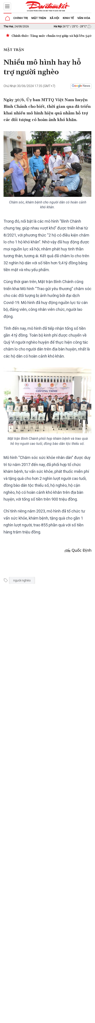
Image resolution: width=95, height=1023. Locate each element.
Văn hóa (83, 18)
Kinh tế (68, 18)
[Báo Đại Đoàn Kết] (47, 6)
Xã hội (54, 18)
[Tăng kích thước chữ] (64, 1018)
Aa (58, 1018)
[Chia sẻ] (91, 1017)
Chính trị (20, 18)
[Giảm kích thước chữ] (51, 1018)
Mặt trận (38, 18)
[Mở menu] (7, 6)
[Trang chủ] (7, 18)
